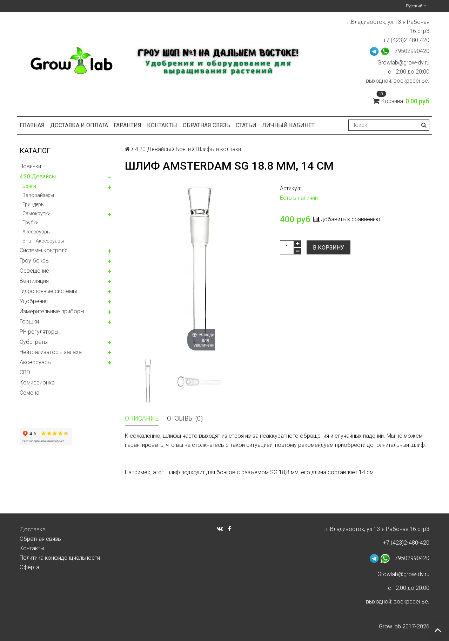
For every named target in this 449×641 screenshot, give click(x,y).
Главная (32, 125)
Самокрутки (36, 213)
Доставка (33, 529)
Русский (414, 5)
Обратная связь (206, 125)
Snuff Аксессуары (43, 241)
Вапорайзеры (38, 195)
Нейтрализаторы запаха (51, 352)
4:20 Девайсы (38, 176)
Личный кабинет (288, 125)
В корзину (328, 247)
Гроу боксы (34, 260)
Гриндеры (33, 204)
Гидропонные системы (48, 291)
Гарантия (127, 125)
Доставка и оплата (79, 125)
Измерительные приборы (52, 311)
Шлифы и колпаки (218, 149)
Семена (29, 392)
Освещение (34, 270)
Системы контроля (43, 250)
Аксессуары (36, 231)
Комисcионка (37, 382)
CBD (25, 372)
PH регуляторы (39, 331)
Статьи (246, 125)
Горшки (29, 321)
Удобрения (34, 301)
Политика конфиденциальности (60, 557)
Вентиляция (34, 281)
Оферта (29, 567)
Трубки (30, 222)
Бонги (29, 186)
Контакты (162, 125)
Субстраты (34, 342)
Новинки (30, 166)
